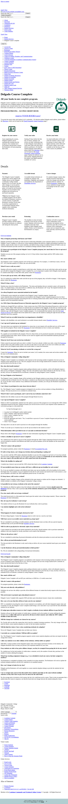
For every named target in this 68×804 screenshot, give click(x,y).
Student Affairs (8, 80)
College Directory (9, 724)
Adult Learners (8, 754)
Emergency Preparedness (11, 729)
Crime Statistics (8, 31)
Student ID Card (8, 83)
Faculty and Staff (9, 751)
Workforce (7, 26)
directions (5, 121)
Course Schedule (9, 767)
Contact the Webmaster (10, 775)
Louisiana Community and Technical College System (25, 792)
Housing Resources (9, 71)
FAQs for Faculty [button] (6, 554)
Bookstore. (27, 584)
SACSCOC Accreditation (11, 737)
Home (6, 37)
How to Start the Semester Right (13, 756)
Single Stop (7, 74)
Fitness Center (8, 69)
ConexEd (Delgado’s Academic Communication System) (20, 59)
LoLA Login (7, 763)
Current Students (9, 63)
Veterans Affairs (8, 90)
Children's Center (9, 58)
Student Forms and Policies (11, 82)
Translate (13, 713)
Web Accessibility (9, 778)
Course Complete (9, 61)
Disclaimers (7, 727)
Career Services (8, 55)
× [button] (46, 801)
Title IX (6, 739)
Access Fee (7, 47)
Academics (7, 25)
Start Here (7, 22)
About (6, 20)
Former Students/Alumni (11, 748)
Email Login (7, 762)
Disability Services (29, 523)
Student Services (9, 28)
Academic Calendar (46, 464)
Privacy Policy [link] (34, 801)
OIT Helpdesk (8, 773)
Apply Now (4, 10)
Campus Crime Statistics (11, 721)
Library (6, 732)
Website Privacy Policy (10, 776)
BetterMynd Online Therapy (12, 51)
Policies (6, 734)
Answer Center (8, 48)
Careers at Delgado (9, 723)
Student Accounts (9, 79)
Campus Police (8, 719)
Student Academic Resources (12, 75)
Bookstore (7, 50)
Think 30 (6, 86)
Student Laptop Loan (10, 85)
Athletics (6, 749)
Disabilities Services (30, 183)
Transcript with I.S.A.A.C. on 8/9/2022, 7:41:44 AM (19, 789)
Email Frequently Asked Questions (33, 121)
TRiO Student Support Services (13, 88)
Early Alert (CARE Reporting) (12, 67)
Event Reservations (9, 770)
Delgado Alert (8, 64)
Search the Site (5, 13)
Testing (6, 66)
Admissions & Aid (9, 23)
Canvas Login (8, 765)
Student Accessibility (10, 77)
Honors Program (9, 786)
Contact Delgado (9, 726)
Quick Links (7, 29)
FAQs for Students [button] (6, 235)
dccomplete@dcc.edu (41, 449)
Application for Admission (11, 768)
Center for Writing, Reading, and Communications (18, 56)
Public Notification (9, 735)
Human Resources (9, 731)
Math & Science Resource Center (13, 72)
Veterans (6, 753)
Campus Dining (8, 53)
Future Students (8, 745)
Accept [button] (42, 801)
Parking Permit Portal (10, 771)
